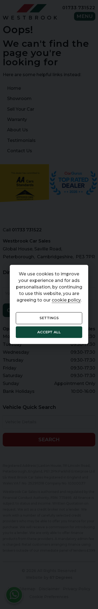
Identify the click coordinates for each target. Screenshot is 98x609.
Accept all (49, 332)
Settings (49, 318)
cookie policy (66, 300)
